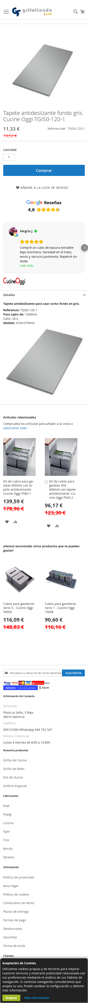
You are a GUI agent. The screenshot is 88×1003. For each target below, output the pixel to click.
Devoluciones (12, 929)
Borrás (8, 849)
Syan (6, 831)
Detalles (9, 295)
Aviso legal (10, 886)
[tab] (44, 294)
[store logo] (32, 12)
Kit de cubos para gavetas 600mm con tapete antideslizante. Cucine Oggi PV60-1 (18, 487)
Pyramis (9, 857)
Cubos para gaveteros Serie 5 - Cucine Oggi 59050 (18, 608)
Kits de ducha (13, 777)
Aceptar (11, 998)
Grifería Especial (15, 786)
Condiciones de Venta (18, 903)
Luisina (8, 823)
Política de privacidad (18, 877)
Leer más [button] (26, 265)
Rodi (6, 806)
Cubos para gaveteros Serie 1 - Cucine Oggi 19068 (60, 608)
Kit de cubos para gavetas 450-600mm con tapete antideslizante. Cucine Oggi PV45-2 (62, 489)
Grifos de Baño (13, 769)
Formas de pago (14, 920)
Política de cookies (16, 894)
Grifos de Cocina (15, 760)
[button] (3, 247)
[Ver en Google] (13, 231)
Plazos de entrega (16, 911)
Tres (6, 840)
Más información (36, 998)
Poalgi (7, 814)
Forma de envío (14, 946)
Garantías (10, 937)
